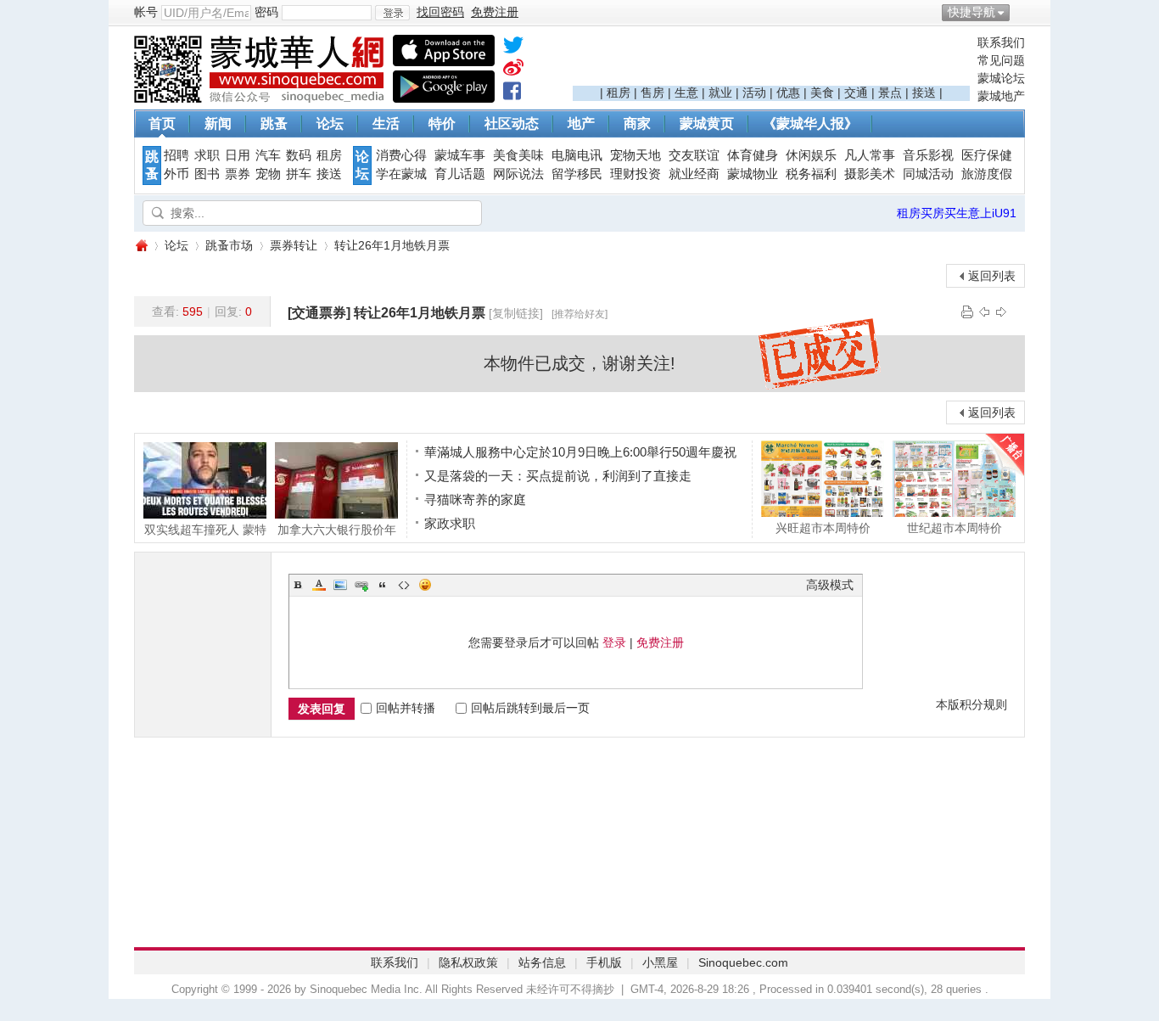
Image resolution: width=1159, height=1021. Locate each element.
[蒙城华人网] (261, 98)
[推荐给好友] (579, 314)
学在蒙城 (401, 174)
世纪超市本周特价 (954, 527)
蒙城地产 (1001, 96)
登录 (614, 642)
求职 (207, 155)
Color (319, 584)
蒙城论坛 (1001, 78)
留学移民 (577, 174)
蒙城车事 (459, 155)
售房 (652, 92)
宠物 (268, 174)
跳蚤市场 (229, 245)
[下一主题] (1001, 311)
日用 (237, 155)
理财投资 (635, 174)
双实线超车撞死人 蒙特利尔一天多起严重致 (205, 529)
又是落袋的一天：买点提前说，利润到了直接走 (557, 475)
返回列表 (992, 276)
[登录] (392, 12)
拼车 (298, 174)
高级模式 (830, 585)
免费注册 (660, 642)
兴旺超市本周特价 (823, 527)
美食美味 (518, 155)
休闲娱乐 (811, 155)
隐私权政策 (468, 962)
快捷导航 (971, 12)
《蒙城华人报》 (810, 123)
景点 (890, 92)
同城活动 (928, 174)
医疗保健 (986, 155)
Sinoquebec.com (743, 962)
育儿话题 (459, 174)
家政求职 (449, 523)
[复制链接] (516, 313)
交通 (856, 92)
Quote (382, 584)
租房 (618, 92)
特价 (442, 123)
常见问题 (1001, 60)
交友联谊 (694, 155)
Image (340, 584)
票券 (237, 174)
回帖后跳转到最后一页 (530, 708)
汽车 (268, 155)
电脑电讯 (577, 155)
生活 (386, 123)
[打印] (967, 311)
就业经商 (694, 174)
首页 (162, 123)
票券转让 (293, 245)
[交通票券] (319, 313)
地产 (581, 123)
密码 (266, 12)
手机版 (604, 962)
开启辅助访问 (1020, 12)
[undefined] (513, 48)
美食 (822, 92)
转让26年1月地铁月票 (392, 245)
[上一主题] (984, 311)
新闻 (218, 123)
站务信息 (542, 962)
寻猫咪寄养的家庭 (475, 499)
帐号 (146, 12)
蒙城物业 (752, 174)
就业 (720, 92)
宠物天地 (635, 155)
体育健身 (752, 155)
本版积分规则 (971, 704)
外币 (176, 174)
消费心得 (401, 155)
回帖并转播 (405, 708)
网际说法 (518, 174)
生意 (686, 92)
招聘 (176, 155)
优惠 (788, 92)
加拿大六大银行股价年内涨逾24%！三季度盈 (336, 529)
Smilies (425, 584)
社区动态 (511, 123)
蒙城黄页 (707, 123)
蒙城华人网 (141, 245)
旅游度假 (986, 174)
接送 (924, 92)
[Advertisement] (771, 60)
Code (403, 584)
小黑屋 (660, 962)
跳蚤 (274, 123)
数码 (298, 155)
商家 (637, 123)
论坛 (330, 123)
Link (361, 584)
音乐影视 (928, 155)
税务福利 (811, 174)
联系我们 (1001, 42)
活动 (754, 92)
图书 (207, 174)
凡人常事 (869, 155)
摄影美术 (869, 174)
